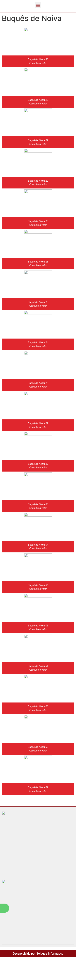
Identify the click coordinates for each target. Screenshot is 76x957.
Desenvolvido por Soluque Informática (38, 953)
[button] (38, 5)
